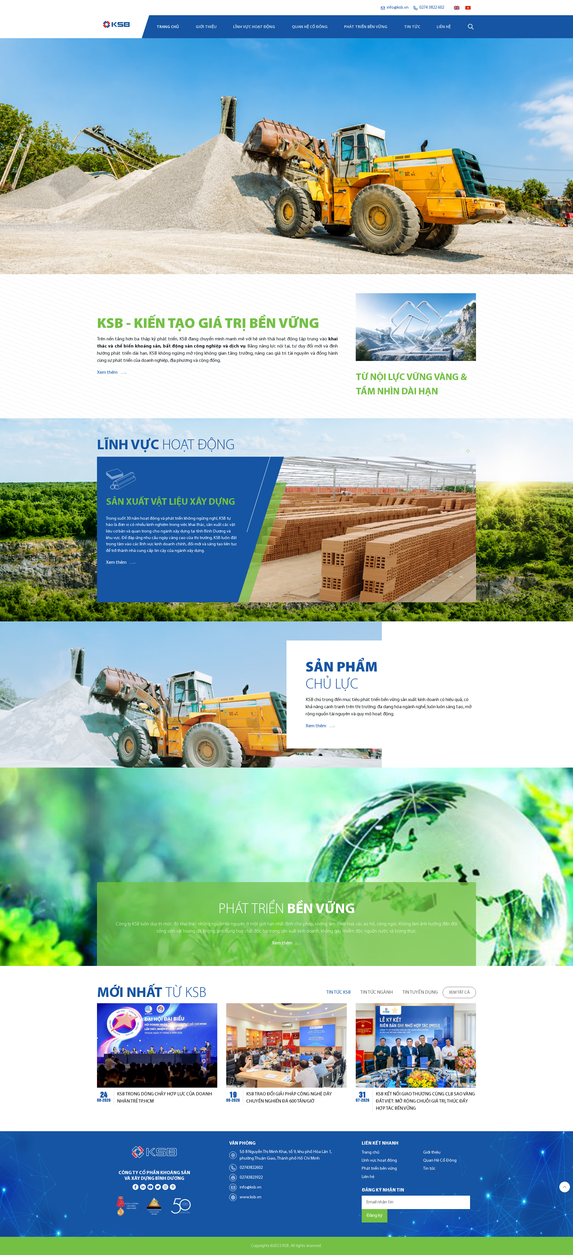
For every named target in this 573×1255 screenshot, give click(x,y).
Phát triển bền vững (365, 26)
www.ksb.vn (250, 1197)
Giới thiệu (206, 26)
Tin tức (412, 26)
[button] (99, 255)
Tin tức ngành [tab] (376, 992)
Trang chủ (168, 26)
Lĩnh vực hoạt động (254, 26)
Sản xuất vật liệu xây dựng (170, 502)
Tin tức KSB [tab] (338, 992)
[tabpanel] (286, 1057)
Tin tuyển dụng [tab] (420, 992)
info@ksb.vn (250, 1187)
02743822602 (251, 1168)
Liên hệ (444, 26)
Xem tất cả (459, 992)
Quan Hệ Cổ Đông (310, 26)
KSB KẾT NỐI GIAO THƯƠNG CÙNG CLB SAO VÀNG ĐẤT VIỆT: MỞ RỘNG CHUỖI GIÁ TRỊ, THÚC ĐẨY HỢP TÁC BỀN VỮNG (425, 1101)
